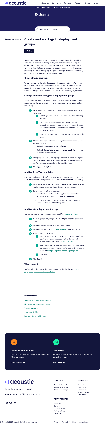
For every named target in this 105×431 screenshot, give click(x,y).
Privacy (56, 422)
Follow (29, 51)
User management (31, 308)
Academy (78, 3)
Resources (58, 413)
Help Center (82, 387)
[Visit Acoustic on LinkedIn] (15, 404)
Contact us (10, 394)
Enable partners (68, 241)
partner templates (71, 214)
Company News (59, 408)
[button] (13, 39)
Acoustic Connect (60, 385)
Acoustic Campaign (61, 390)
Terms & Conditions (69, 422)
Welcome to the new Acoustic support (38, 300)
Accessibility (83, 422)
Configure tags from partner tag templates (62, 251)
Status (87, 3)
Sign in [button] (95, 3)
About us (57, 404)
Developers (68, 3)
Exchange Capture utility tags (35, 316)
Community (56, 3)
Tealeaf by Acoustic (61, 387)
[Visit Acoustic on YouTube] (10, 404)
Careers (57, 406)
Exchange (57, 7)
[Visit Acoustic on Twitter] (7, 403)
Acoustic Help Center (42, 7)
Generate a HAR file (31, 312)
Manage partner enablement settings (37, 304)
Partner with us (59, 411)
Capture (67, 7)
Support (81, 385)
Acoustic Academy (84, 392)
